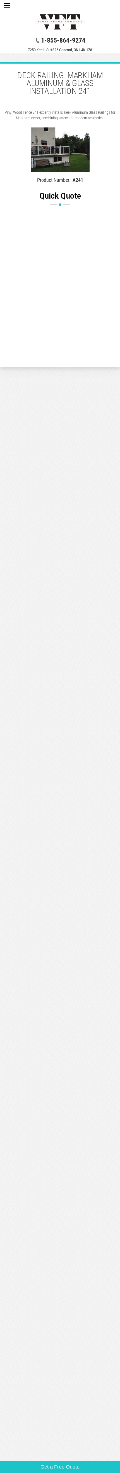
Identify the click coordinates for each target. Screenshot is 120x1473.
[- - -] (7, 6)
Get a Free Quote (60, 1467)
